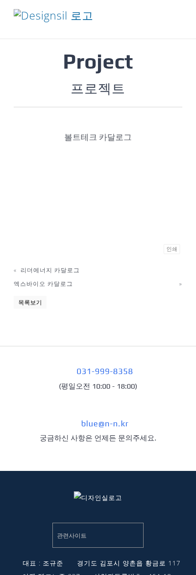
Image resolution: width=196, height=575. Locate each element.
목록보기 (30, 302)
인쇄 (171, 249)
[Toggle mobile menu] (178, 23)
